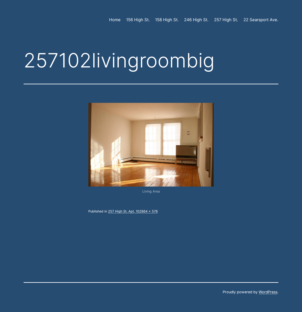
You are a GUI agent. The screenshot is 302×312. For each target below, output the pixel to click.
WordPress (268, 292)
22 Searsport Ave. (260, 19)
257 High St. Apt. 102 (124, 211)
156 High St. (138, 19)
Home (115, 19)
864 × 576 (149, 211)
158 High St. (167, 19)
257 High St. (226, 19)
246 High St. (196, 19)
